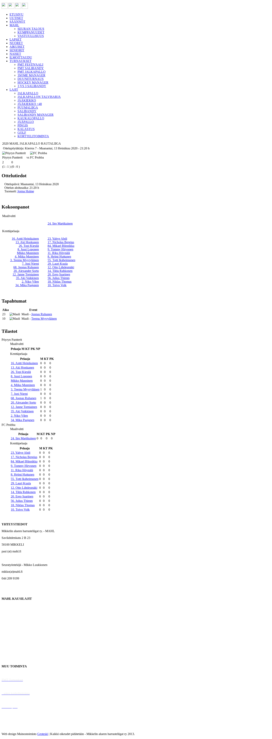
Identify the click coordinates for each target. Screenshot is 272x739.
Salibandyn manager (14, 632)
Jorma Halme (25, 191)
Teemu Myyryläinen (44, 318)
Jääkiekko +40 (11, 659)
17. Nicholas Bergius (61, 242)
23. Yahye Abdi (57, 238)
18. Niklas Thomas (59, 281)
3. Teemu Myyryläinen (24, 260)
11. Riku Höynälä (59, 253)
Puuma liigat (9, 652)
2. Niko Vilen (30, 281)
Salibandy (8, 625)
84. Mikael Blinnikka (61, 245)
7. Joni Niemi (30, 263)
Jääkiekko (8, 612)
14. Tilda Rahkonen (60, 271)
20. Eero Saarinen (59, 274)
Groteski (42, 734)
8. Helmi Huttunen (59, 256)
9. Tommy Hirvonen (60, 249)
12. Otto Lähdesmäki (61, 267)
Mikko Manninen (28, 253)
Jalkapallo (8, 619)
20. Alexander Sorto (26, 271)
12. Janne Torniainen (26, 274)
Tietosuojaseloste (12, 727)
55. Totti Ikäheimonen (61, 260)
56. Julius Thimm (58, 278)
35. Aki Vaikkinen (27, 278)
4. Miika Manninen (27, 256)
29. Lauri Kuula (58, 263)
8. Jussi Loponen (28, 249)
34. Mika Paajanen (27, 285)
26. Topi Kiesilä (29, 245)
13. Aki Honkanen (27, 242)
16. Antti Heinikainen (25, 238)
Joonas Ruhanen (41, 314)
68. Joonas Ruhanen (26, 267)
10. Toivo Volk (57, 285)
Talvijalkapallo (11, 639)
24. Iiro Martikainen (60, 223)
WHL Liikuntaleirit (14, 700)
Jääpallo (7, 646)
